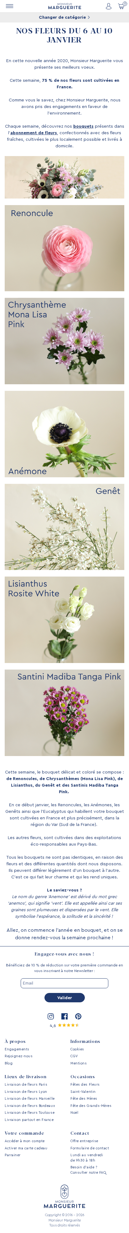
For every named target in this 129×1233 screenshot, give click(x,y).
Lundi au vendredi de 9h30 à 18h (86, 1157)
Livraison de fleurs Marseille (30, 1098)
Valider (64, 998)
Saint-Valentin (83, 1091)
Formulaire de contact (89, 1148)
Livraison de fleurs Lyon (26, 1091)
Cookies (77, 1049)
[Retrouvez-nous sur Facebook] (64, 1016)
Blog (9, 1063)
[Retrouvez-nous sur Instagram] (50, 1016)
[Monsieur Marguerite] (64, 6)
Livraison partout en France (29, 1120)
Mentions (78, 1063)
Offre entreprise (84, 1141)
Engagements (17, 1049)
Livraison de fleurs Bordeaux (30, 1106)
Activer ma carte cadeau (26, 1148)
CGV (74, 1056)
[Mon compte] (108, 6)
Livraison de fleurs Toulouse (29, 1112)
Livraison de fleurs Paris (26, 1084)
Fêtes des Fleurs (85, 1084)
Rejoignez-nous (19, 1056)
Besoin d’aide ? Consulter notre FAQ (88, 1170)
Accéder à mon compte (25, 1141)
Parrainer (13, 1155)
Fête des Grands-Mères (90, 1106)
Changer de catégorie (63, 17)
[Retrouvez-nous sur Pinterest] (78, 1016)
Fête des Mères (83, 1098)
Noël (74, 1112)
